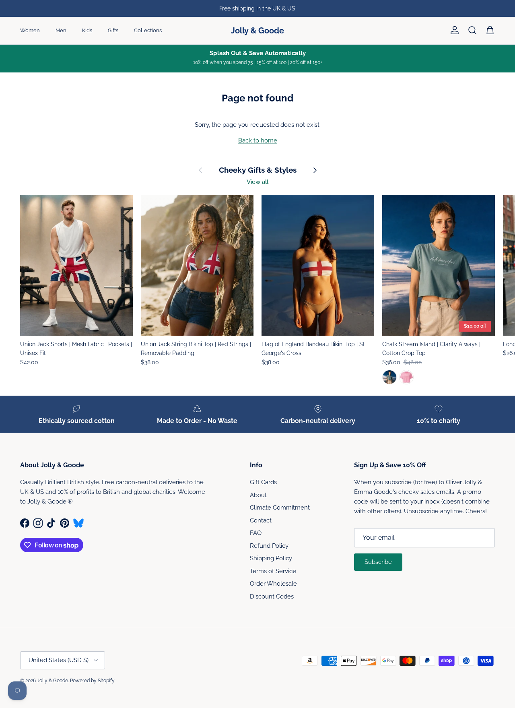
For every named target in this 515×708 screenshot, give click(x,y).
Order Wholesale (273, 583)
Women (30, 30)
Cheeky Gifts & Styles (258, 170)
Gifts (113, 30)
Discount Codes (272, 596)
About (258, 495)
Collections (148, 30)
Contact (261, 520)
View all (257, 182)
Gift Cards (263, 482)
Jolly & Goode (52, 680)
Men (61, 30)
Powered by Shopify (92, 680)
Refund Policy (269, 545)
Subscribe (378, 562)
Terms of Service (273, 571)
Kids (87, 30)
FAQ (256, 533)
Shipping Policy (271, 558)
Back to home (257, 140)
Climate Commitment (280, 507)
